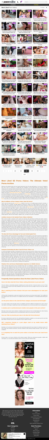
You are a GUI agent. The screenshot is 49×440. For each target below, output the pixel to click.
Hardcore (13, 427)
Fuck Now (36, 4)
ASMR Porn (20, 438)
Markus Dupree (36, 430)
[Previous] (10, 171)
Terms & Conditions (36, 413)
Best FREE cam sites (31, 438)
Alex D (36, 429)
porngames (13, 4)
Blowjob (12, 430)
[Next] (43, 171)
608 (32, 171)
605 (15, 171)
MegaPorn (15, 438)
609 (37, 171)
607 (26, 171)
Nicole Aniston (36, 433)
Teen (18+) (13, 429)
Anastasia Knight (36, 432)
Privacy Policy (36, 415)
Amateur (12, 432)
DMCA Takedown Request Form (36, 423)
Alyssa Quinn (36, 427)
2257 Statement (36, 418)
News (36, 412)
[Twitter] (13, 420)
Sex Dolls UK (25, 438)
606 (21, 171)
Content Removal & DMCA (36, 417)
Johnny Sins (36, 435)
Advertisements (36, 420)
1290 (24, 174)
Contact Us (36, 421)
